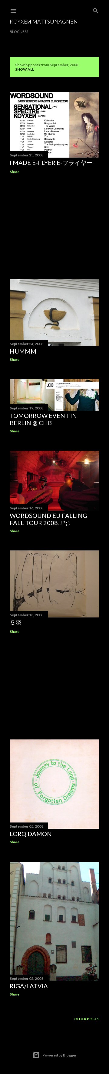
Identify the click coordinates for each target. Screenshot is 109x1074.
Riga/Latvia (29, 985)
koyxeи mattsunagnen (44, 21)
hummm (23, 351)
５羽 (16, 622)
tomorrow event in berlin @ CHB (43, 419)
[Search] (95, 9)
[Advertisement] (54, 226)
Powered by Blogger (59, 1055)
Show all (24, 69)
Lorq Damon (31, 833)
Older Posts (86, 1019)
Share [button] (14, 171)
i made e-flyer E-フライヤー (51, 162)
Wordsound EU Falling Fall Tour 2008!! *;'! (48, 519)
